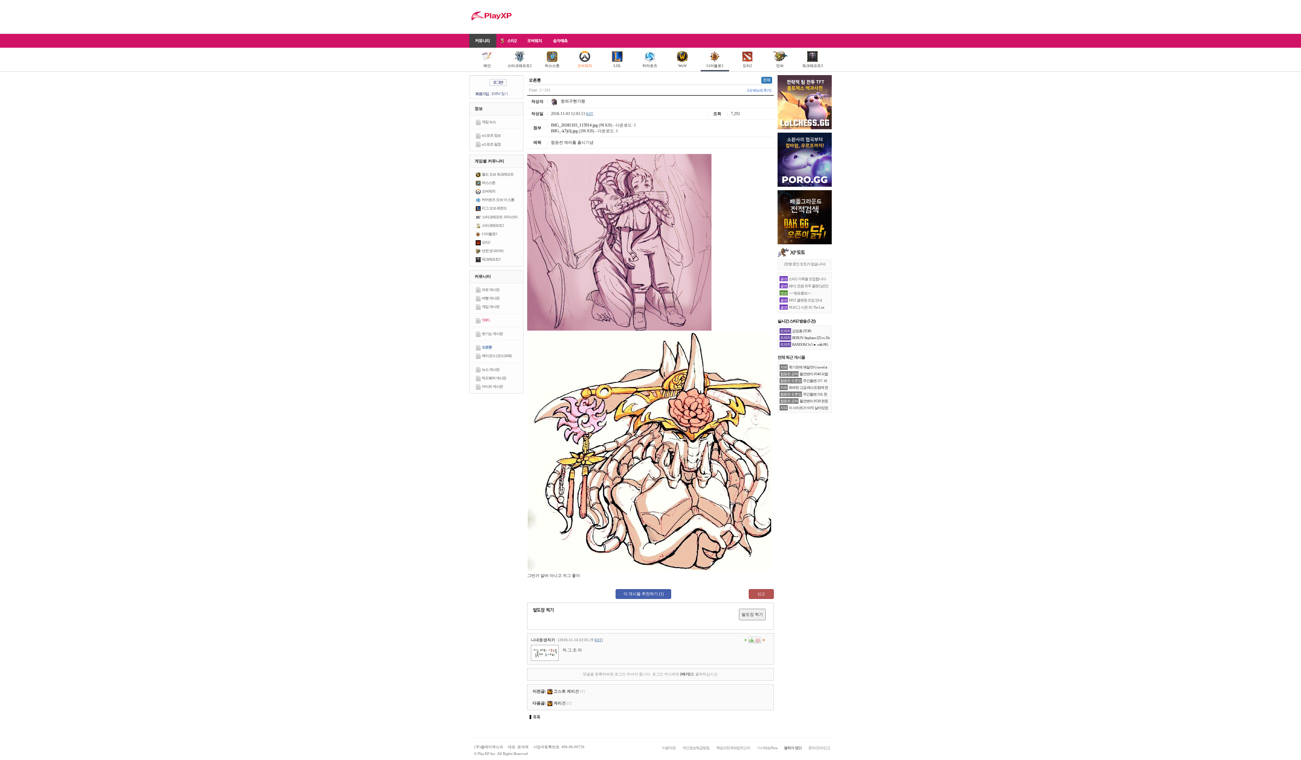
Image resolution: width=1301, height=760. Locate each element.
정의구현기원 (572, 101)
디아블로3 (714, 66)
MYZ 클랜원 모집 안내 (805, 300)
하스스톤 (552, 66)
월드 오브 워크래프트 (498, 174)
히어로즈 (649, 66)
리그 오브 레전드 (494, 208)
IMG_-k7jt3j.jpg (564, 131)
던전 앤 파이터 (492, 251)
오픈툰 (487, 347)
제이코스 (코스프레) (497, 356)
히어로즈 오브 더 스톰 (498, 200)
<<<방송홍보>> (800, 293)
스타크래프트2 (520, 66)
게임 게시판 (490, 307)
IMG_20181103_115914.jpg (574, 125)
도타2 (747, 66)
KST (589, 114)
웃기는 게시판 (492, 334)
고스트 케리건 (566, 691)
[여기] (685, 674)
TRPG (486, 320)
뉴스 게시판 (490, 369)
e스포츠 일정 (491, 144)
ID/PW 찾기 (500, 94)
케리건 (560, 703)
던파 (780, 66)
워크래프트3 (812, 66)
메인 (487, 66)
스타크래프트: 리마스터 (499, 217)
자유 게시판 (490, 290)
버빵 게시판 (490, 298)
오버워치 (584, 66)
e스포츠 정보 (491, 135)
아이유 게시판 (492, 386)
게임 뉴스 (489, 122)
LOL (617, 66)
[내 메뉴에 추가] (759, 90)
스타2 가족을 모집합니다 (807, 279)
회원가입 (482, 94)
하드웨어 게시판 (494, 378)
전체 (766, 80)
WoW (682, 66)
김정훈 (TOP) (801, 331)
